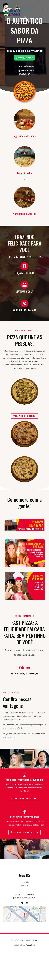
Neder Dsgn (30, 945)
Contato (24, 885)
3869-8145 (25, 74)
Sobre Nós (24, 882)
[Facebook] (21, 903)
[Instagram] (27, 903)
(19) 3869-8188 (23, 70)
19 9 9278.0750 (24, 57)
